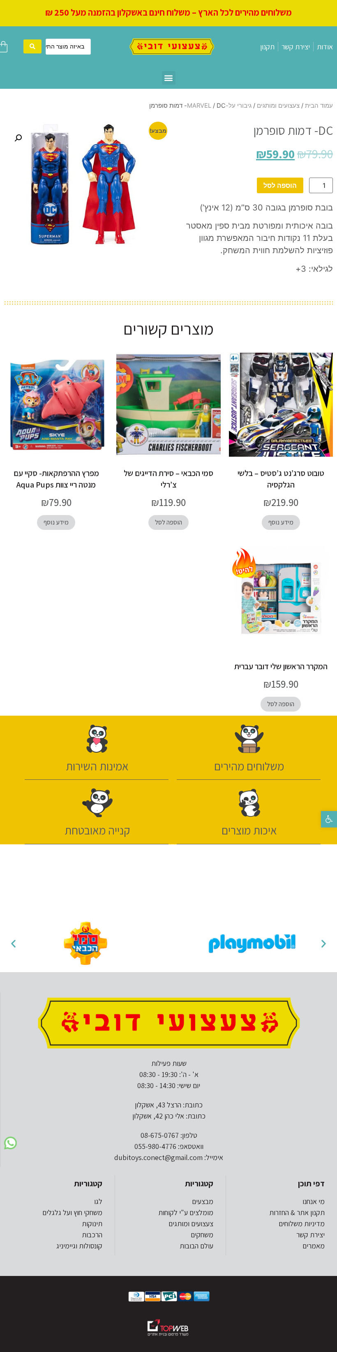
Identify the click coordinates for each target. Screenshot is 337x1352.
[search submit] (32, 46)
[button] (329, 819)
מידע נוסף (280, 522)
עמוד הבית (319, 105)
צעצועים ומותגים (278, 105)
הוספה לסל (280, 185)
